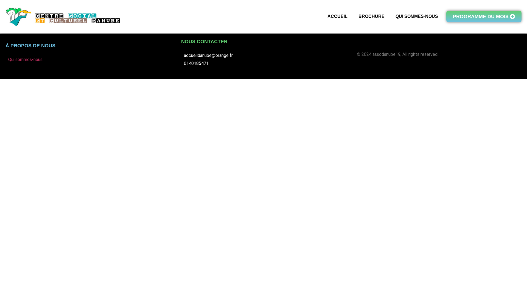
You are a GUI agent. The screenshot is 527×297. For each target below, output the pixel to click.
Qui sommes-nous (25, 59)
